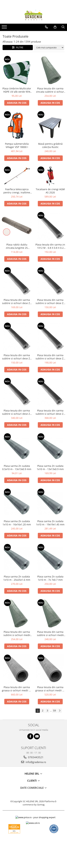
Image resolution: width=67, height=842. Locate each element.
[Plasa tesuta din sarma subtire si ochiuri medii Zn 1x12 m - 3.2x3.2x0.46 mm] (17, 614)
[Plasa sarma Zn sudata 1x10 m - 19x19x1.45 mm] (50, 503)
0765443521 (35, 757)
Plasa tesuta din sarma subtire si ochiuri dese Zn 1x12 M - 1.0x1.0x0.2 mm (16, 301)
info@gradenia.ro (35, 762)
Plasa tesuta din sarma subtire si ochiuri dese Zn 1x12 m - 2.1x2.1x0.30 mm (50, 357)
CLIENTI (32, 780)
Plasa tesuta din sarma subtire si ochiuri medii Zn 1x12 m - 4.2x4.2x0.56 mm (50, 633)
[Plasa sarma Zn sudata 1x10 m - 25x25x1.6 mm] (17, 558)
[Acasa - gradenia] (33, 15)
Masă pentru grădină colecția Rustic (50, 145)
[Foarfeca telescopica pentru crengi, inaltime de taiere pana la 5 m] (17, 176)
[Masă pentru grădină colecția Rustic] (50, 125)
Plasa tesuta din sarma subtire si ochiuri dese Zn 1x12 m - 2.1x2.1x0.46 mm (17, 412)
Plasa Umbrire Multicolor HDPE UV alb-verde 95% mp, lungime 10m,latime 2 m (16, 90)
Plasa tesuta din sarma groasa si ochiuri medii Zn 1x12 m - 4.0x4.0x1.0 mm (50, 689)
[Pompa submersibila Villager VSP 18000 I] (17, 125)
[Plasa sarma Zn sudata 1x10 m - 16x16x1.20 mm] (17, 503)
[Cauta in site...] (63, 27)
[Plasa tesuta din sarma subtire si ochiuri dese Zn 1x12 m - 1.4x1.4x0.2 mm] (50, 282)
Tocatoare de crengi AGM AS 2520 (50, 191)
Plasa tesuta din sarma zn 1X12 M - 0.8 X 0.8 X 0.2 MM (50, 246)
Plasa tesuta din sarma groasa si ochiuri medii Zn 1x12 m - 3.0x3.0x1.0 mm (17, 689)
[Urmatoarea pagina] (59, 711)
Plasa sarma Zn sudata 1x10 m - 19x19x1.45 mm (50, 523)
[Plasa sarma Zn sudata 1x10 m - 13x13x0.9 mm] (50, 448)
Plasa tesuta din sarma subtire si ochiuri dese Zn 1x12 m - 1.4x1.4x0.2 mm (50, 301)
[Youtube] (37, 736)
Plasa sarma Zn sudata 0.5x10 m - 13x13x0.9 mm (16, 467)
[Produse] (5, 27)
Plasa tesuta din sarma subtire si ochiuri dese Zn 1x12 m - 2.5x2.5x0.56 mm (50, 412)
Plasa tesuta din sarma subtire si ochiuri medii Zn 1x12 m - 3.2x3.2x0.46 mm (17, 633)
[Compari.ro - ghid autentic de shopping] (54, 828)
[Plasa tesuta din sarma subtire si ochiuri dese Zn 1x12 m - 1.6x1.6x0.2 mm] (17, 337)
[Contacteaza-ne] (46, 27)
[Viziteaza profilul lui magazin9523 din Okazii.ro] (14, 828)
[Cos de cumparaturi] (55, 27)
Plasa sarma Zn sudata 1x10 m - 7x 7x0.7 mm (50, 578)
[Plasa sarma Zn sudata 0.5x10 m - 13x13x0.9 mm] (17, 448)
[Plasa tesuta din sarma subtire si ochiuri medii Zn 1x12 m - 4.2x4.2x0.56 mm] (50, 614)
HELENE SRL (32, 773)
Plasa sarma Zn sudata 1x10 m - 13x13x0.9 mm (50, 467)
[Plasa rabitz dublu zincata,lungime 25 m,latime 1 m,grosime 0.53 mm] (17, 226)
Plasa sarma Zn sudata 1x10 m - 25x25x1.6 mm (16, 578)
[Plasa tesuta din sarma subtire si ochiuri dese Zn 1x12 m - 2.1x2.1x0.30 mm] (50, 337)
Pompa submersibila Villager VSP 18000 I (17, 145)
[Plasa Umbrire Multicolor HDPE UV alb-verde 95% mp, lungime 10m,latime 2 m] (17, 70)
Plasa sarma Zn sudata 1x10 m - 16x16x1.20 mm (17, 523)
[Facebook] (30, 736)
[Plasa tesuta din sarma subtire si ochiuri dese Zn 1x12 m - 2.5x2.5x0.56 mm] (50, 392)
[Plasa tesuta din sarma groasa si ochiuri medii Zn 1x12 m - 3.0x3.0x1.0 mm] (17, 669)
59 (54, 710)
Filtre (19, 47)
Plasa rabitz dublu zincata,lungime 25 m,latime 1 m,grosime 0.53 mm (16, 246)
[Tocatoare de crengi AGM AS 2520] (50, 176)
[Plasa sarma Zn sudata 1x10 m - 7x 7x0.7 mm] (50, 558)
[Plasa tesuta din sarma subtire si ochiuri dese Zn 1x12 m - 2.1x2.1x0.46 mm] (17, 392)
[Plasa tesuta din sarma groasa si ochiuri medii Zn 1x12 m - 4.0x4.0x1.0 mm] (50, 669)
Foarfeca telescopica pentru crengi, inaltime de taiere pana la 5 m (16, 191)
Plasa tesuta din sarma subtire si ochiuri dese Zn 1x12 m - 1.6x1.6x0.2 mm (16, 357)
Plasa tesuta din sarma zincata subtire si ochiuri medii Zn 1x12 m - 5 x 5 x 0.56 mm (50, 90)
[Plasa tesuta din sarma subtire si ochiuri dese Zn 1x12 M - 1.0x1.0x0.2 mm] (17, 282)
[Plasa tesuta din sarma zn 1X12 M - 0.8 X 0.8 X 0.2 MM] (50, 226)
